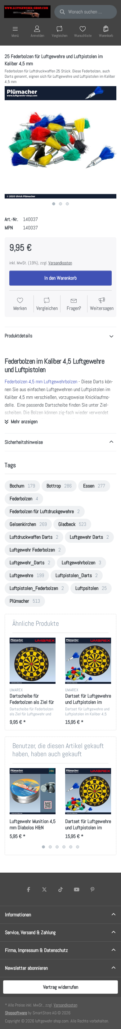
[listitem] (60, 142)
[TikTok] (60, 889)
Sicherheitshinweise (24, 442)
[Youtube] (76, 889)
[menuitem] (22, 486)
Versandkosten (60, 263)
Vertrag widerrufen (60, 987)
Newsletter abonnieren (26, 968)
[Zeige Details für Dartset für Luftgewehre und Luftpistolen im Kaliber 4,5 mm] (88, 661)
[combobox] (85, 12)
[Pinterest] (92, 889)
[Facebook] (28, 889)
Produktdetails (18, 335)
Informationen (18, 914)
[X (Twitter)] (45, 889)
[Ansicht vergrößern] (60, 142)
